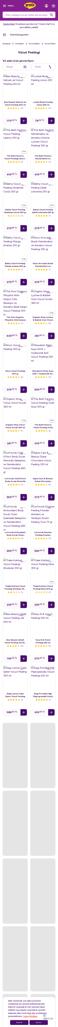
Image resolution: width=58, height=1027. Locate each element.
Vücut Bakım (34, 44)
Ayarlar (38, 1022)
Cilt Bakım (19, 44)
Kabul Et (19, 1022)
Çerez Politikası (30, 1016)
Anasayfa (6, 44)
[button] (23, 121)
